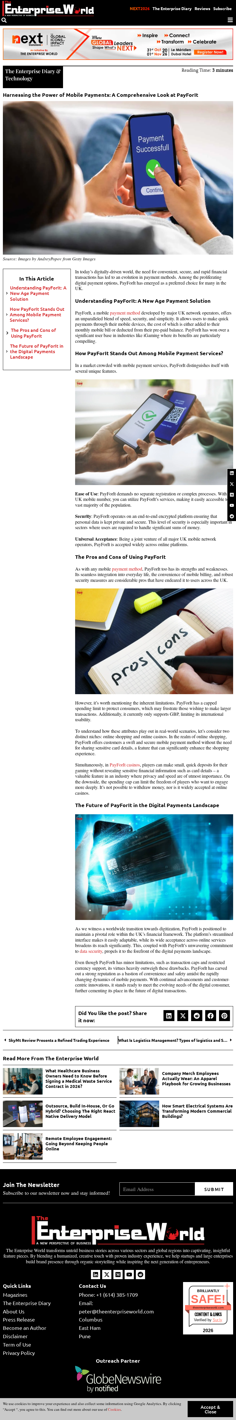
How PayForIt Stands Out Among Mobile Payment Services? (37, 314)
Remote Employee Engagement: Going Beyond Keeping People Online (78, 1143)
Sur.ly (217, 1320)
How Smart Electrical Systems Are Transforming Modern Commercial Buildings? (197, 1111)
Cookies (114, 1409)
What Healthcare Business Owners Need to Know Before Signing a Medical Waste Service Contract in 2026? (78, 1078)
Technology (19, 78)
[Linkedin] (231, 473)
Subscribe (222, 8)
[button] (168, 1015)
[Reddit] (231, 516)
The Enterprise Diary (172, 8)
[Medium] (231, 494)
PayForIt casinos (125, 765)
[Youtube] (231, 505)
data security (91, 951)
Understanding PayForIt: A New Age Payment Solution (38, 293)
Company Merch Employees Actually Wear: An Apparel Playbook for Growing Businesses (196, 1078)
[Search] (4, 20)
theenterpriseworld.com (208, 1307)
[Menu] (230, 20)
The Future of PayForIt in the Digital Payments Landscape (36, 351)
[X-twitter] (231, 484)
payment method (125, 313)
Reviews (202, 8)
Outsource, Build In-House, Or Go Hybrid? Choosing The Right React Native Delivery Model (80, 1111)
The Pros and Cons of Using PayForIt (33, 332)
